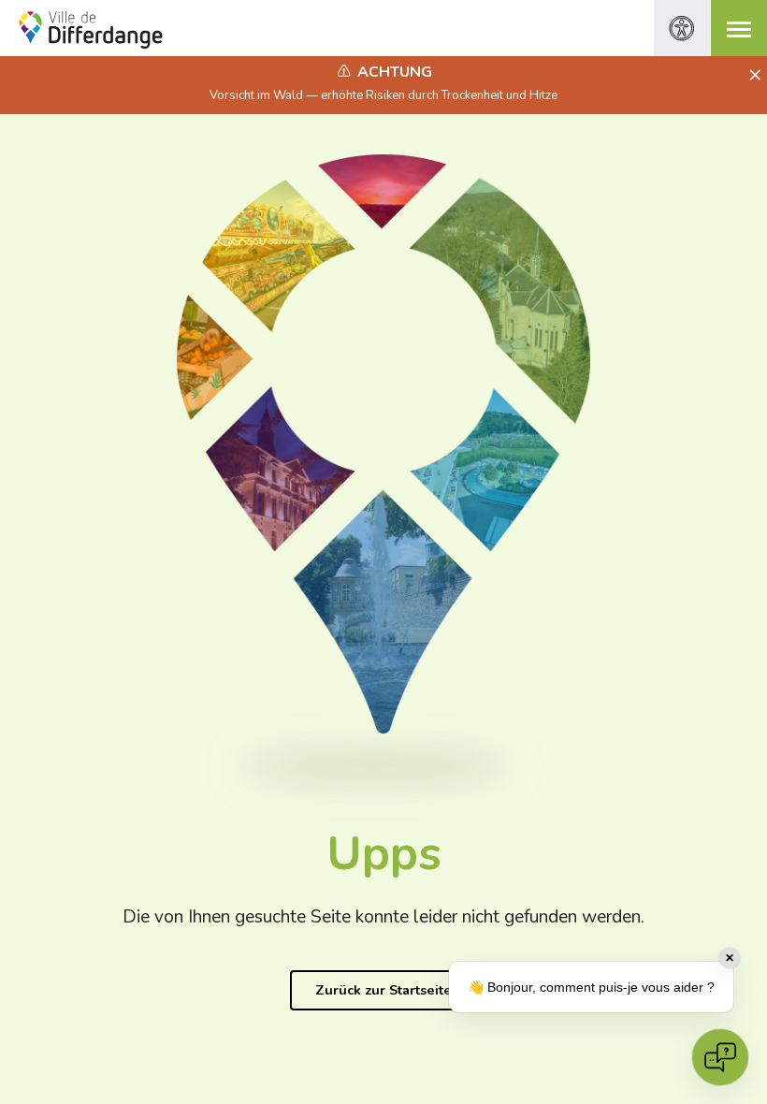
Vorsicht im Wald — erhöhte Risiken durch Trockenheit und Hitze (383, 95)
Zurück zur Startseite (383, 990)
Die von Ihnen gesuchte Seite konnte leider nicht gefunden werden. (383, 917)
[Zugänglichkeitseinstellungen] (682, 28)
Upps (383, 853)
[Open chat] (720, 1057)
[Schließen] (752, 75)
